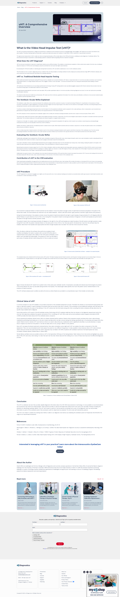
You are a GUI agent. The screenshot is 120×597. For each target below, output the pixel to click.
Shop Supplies (111, 592)
